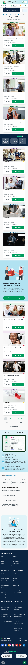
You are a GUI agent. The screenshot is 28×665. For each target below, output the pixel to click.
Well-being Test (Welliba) (7, 616)
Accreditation (15, 573)
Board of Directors (4, 576)
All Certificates (15, 576)
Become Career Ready (14, 298)
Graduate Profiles (16, 585)
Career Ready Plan (4, 609)
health (13, 479)
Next (21, 422)
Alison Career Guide (5, 607)
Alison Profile (16, 609)
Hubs (14, 587)
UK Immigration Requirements (20, 625)
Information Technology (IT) (6, 565)
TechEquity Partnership (18, 623)
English (2, 561)
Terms (11, 660)
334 (22, 418)
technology (21, 479)
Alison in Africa (4, 594)
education (14, 482)
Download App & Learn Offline (19, 614)
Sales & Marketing (16, 563)
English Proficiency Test (7, 621)
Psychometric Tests (5, 611)
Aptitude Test (5, 614)
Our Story (3, 573)
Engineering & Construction (6, 558)
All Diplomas (15, 578)
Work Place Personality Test (8, 618)
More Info (8, 45)
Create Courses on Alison (19, 611)
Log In (25, 5)
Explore (1, 5)
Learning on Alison (4, 587)
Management (15, 558)
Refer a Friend (16, 621)
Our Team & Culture (5, 578)
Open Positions (4, 583)
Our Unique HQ (4, 580)
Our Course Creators (5, 585)
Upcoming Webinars (18, 628)
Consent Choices (15, 660)
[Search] (2, 5)
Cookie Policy (21, 660)
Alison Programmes (5, 597)
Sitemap (25, 660)
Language (15, 556)
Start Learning (18, 45)
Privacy (8, 660)
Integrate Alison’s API (18, 616)
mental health (5, 482)
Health (2, 563)
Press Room (3, 592)
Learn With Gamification (18, 618)
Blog (2, 590)
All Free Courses (16, 580)
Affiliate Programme (18, 607)
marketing (22, 482)
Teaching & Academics (17, 565)
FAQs (20, 638)
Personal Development (17, 561)
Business (3, 556)
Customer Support (23, 640)
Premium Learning (16, 590)
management (5, 479)
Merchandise (16, 630)
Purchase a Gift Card (17, 592)
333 (18, 418)
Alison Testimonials (16, 583)
